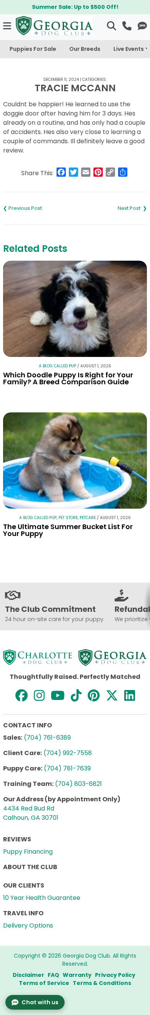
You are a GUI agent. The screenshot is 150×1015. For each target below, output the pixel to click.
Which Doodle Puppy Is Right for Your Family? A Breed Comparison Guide (68, 378)
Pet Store (68, 518)
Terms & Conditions (102, 983)
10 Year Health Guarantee (41, 897)
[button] (8, 25)
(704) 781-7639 (67, 768)
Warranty (77, 975)
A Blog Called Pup (57, 366)
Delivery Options (28, 925)
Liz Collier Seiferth (39, 208)
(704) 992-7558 (67, 753)
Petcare (88, 518)
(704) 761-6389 (47, 737)
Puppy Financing (28, 851)
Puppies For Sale (33, 49)
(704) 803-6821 (78, 783)
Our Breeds (84, 49)
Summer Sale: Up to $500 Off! (75, 7)
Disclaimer (28, 975)
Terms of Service (44, 983)
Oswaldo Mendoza (111, 208)
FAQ (53, 975)
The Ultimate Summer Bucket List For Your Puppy (68, 530)
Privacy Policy (115, 975)
